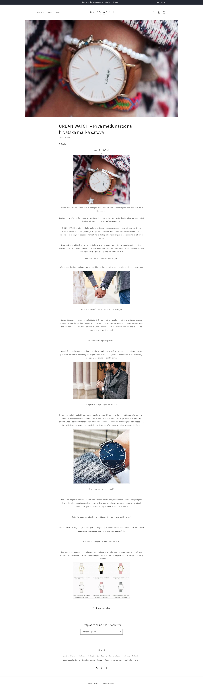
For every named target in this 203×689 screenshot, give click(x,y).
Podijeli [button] (64, 144)
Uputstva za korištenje (71, 660)
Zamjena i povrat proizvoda (119, 656)
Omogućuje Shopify (109, 683)
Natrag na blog (103, 608)
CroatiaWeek (104, 150)
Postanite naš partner (113, 660)
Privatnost (81, 656)
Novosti (100, 660)
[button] (153, 12)
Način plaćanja (93, 656)
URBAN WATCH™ (98, 683)
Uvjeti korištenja (69, 656)
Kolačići (135, 656)
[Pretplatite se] (120, 632)
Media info (128, 660)
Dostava (104, 656)
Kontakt (137, 660)
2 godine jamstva (88, 660)
